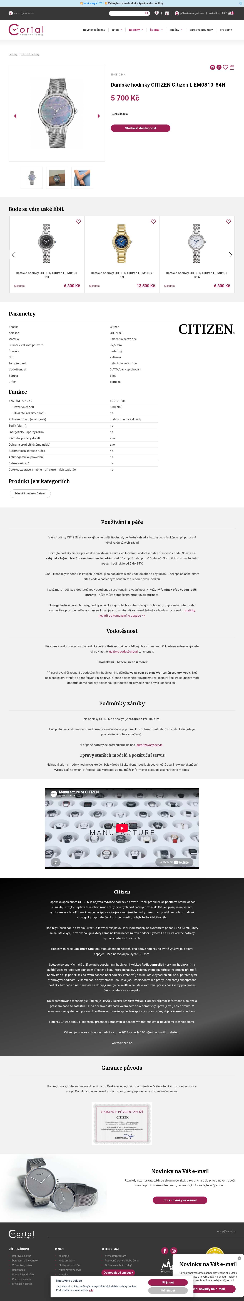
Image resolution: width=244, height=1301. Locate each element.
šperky (154, 29)
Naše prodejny (67, 1260)
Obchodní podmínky (23, 1274)
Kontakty (64, 1274)
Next (230, 254)
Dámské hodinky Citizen (30, 493)
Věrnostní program (115, 1255)
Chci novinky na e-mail (180, 1200)
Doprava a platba (21, 1255)
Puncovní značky (21, 1279)
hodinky (134, 29)
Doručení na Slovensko (25, 1260)
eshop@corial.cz (23, 13)
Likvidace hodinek (22, 1283)
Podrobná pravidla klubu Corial (122, 1260)
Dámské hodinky (30, 54)
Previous (13, 254)
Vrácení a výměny (22, 1265)
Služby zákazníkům (70, 1265)
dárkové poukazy (201, 29)
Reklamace (18, 1269)
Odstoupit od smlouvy (118, 1272)
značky (174, 29)
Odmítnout (168, 1290)
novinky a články (94, 29)
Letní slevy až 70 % (93, 3)
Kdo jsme (64, 1255)
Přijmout (168, 1282)
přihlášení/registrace (192, 13)
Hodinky (13, 54)
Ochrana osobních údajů (118, 1265)
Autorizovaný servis (70, 1269)
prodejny (226, 29)
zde (91, 1290)
